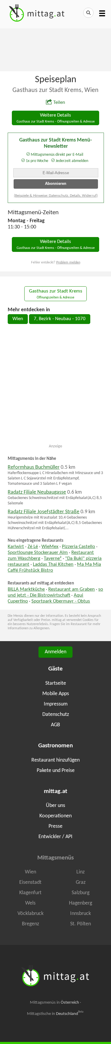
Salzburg (80, 892)
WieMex (49, 546)
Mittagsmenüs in (54, 1002)
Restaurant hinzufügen (55, 760)
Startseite (55, 683)
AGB (55, 724)
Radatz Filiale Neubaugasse (37, 492)
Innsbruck (80, 913)
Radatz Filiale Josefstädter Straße (43, 511)
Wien (17, 319)
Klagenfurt (30, 892)
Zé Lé (33, 546)
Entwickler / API (55, 836)
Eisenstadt (30, 882)
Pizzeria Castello (78, 546)
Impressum (55, 704)
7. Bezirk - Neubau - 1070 (60, 319)
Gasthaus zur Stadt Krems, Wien (55, 90)
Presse (55, 826)
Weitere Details (56, 118)
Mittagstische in (55, 1013)
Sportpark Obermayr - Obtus (60, 601)
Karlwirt (16, 546)
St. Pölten (80, 924)
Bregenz (30, 924)
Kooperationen (55, 816)
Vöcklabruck (30, 913)
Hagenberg (80, 903)
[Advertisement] (55, 49)
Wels (30, 903)
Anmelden (55, 651)
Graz (81, 882)
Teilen (59, 102)
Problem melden (68, 262)
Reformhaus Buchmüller (33, 467)
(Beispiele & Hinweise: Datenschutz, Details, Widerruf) (56, 196)
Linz (80, 872)
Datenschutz (55, 714)
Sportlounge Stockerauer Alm (38, 552)
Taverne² (53, 558)
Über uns (55, 805)
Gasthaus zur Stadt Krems (55, 294)
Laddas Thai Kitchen (53, 564)
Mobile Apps (55, 693)
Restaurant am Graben (71, 589)
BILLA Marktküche (26, 589)
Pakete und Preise (56, 770)
